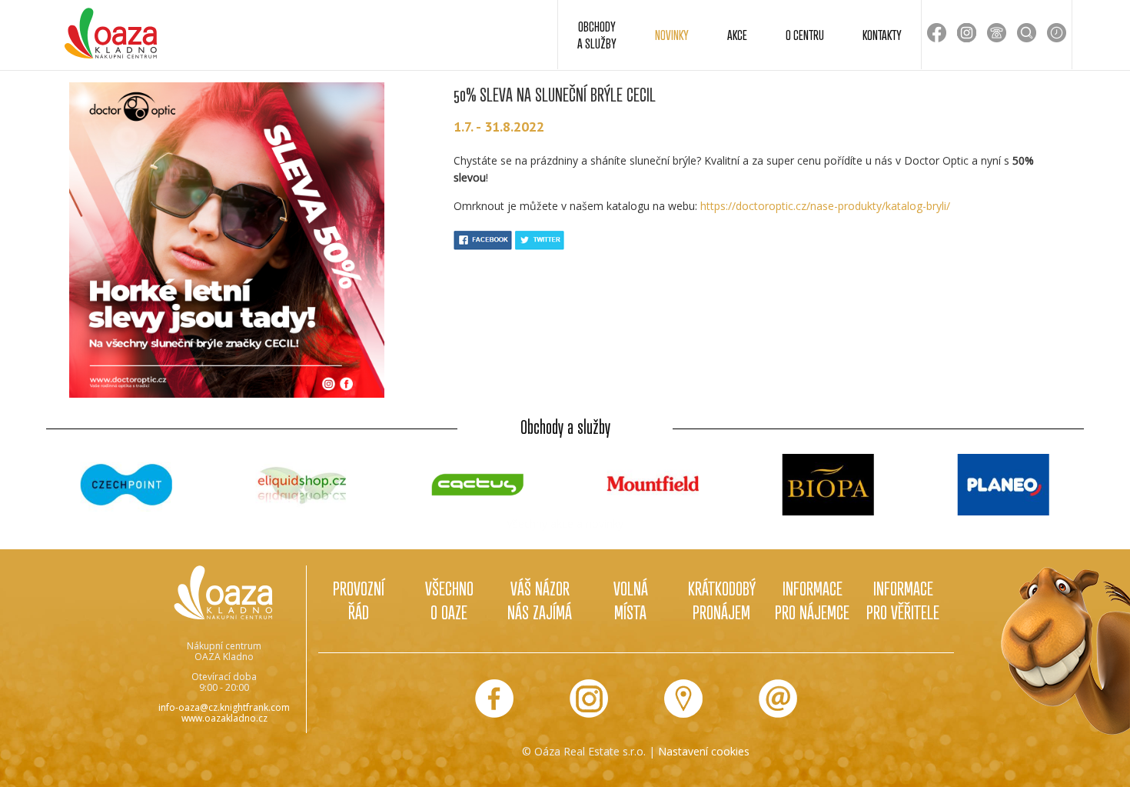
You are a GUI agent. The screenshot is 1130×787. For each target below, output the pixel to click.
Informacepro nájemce (812, 600)
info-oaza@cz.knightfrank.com (224, 707)
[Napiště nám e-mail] (778, 698)
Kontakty (882, 34)
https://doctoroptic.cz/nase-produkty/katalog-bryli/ (825, 205)
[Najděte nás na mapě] (683, 698)
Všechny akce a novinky (565, 523)
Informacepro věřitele (902, 600)
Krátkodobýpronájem (722, 600)
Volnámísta (630, 600)
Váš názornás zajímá (539, 600)
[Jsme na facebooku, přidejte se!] (494, 698)
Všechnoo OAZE (449, 600)
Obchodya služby (597, 35)
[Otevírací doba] (1056, 32)
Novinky (672, 34)
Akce (737, 34)
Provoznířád (358, 600)
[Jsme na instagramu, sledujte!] (589, 698)
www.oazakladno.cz (224, 718)
